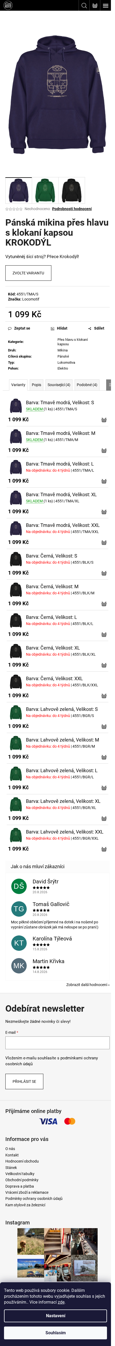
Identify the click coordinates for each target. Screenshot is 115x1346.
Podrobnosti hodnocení (72, 209)
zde (61, 1302)
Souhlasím (55, 1332)
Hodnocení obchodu (22, 1161)
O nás (10, 1149)
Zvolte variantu (28, 273)
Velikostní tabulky (19, 1174)
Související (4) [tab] (59, 385)
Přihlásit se (24, 1081)
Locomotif (30, 299)
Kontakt (12, 1155)
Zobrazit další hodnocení (86, 985)
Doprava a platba (19, 1186)
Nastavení (55, 1315)
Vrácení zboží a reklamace (26, 1192)
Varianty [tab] (18, 385)
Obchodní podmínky (22, 1180)
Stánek (11, 1167)
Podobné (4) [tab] (87, 385)
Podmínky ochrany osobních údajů (34, 1198)
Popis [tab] (36, 385)
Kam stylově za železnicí (25, 1205)
